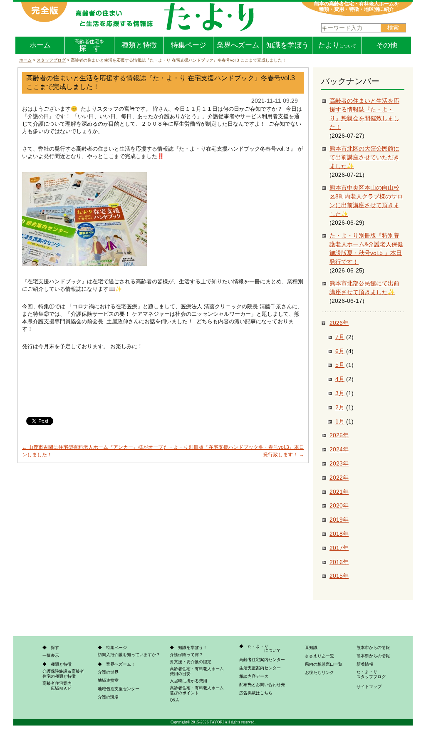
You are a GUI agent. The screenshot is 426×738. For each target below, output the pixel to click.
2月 (339, 407)
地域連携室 (108, 680)
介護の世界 (108, 672)
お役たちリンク (319, 672)
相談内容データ (253, 676)
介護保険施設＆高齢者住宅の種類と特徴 (63, 674)
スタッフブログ (51, 60)
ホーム (40, 45)
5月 (339, 365)
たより (337, 45)
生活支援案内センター (260, 668)
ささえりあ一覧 (319, 656)
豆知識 (311, 647)
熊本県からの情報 (373, 656)
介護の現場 (108, 697)
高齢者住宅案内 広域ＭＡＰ (57, 686)
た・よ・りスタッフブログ (371, 674)
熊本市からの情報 (373, 647)
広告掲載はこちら (255, 693)
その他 (386, 45)
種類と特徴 (139, 45)
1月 (339, 421)
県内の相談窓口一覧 (323, 664)
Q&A (174, 700)
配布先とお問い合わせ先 (262, 684)
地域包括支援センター (118, 688)
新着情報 (365, 664)
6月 (339, 351)
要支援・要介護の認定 (190, 661)
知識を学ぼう (287, 45)
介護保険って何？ (186, 654)
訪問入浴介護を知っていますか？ (129, 654)
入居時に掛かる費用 (188, 681)
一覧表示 (50, 655)
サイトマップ (369, 686)
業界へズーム (238, 45)
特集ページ (188, 45)
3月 (339, 393)
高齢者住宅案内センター (262, 659)
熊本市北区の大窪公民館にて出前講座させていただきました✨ (364, 157)
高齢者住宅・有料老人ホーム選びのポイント (197, 690)
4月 (339, 379)
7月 (339, 337)
